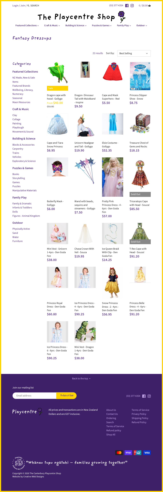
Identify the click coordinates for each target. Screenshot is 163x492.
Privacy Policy (139, 414)
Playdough (18, 127)
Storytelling (18, 178)
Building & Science (23, 138)
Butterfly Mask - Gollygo (55, 203)
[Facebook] (126, 5)
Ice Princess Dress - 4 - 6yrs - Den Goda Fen (84, 306)
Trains (15, 153)
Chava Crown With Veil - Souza (84, 250)
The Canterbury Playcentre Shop (45, 473)
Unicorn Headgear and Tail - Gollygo (84, 144)
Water (15, 237)
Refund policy (113, 430)
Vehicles (16, 157)
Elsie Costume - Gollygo (110, 144)
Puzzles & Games (22, 168)
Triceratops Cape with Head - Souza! (140, 203)
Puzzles (16, 186)
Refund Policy (139, 422)
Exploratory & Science (24, 161)
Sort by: (110, 53)
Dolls (15, 211)
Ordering (111, 418)
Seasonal (17, 98)
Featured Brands (21, 86)
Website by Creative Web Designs (28, 476)
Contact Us (112, 414)
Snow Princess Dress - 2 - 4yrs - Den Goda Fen (110, 306)
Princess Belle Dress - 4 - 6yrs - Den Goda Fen (138, 306)
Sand (15, 233)
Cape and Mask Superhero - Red (111, 97)
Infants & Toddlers (22, 207)
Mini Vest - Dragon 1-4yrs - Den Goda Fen (84, 350)
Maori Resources (21, 102)
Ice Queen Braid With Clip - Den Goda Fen (110, 252)
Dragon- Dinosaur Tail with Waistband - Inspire (85, 98)
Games (16, 182)
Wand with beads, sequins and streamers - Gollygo (84, 205)
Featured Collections (25, 72)
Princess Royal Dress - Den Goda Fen (56, 306)
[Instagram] (132, 5)
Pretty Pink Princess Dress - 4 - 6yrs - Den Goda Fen (112, 207)
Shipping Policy (140, 418)
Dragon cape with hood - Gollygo (56, 97)
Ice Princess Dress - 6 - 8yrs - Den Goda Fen (57, 350)
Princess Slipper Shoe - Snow (138, 97)
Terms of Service (115, 426)
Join (22, 5)
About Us (111, 410)
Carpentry (17, 149)
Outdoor (17, 223)
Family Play (19, 197)
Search (110, 422)
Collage (16, 119)
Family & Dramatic (22, 203)
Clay (14, 115)
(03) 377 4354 (116, 5)
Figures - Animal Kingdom (26, 216)
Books (15, 174)
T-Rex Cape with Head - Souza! (138, 250)
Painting (16, 123)
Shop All (110, 434)
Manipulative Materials (24, 190)
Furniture (17, 241)
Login (15, 5)
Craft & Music (20, 109)
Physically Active (21, 229)
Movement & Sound (22, 131)
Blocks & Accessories (23, 145)
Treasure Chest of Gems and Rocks (139, 144)
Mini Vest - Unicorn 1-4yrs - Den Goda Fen (57, 252)
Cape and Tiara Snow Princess (55, 144)
